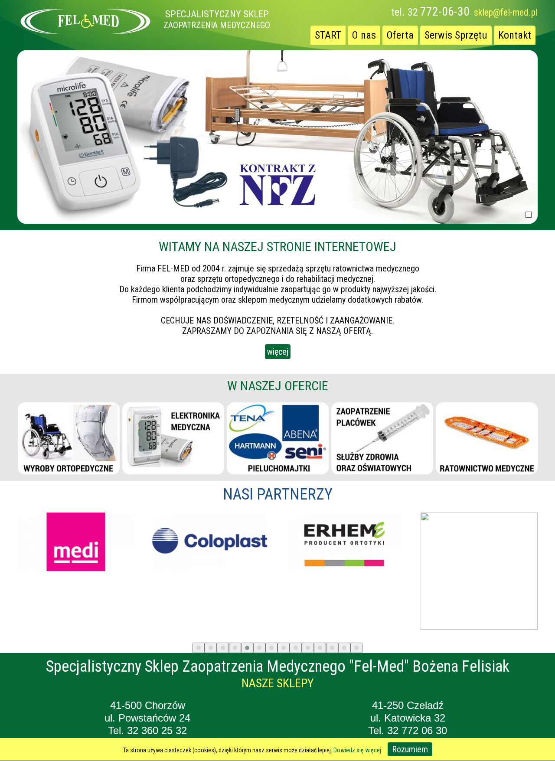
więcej (277, 351)
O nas (364, 35)
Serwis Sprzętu (455, 35)
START (328, 35)
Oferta (400, 35)
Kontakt (514, 35)
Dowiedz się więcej (357, 750)
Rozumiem (410, 749)
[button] (199, 648)
